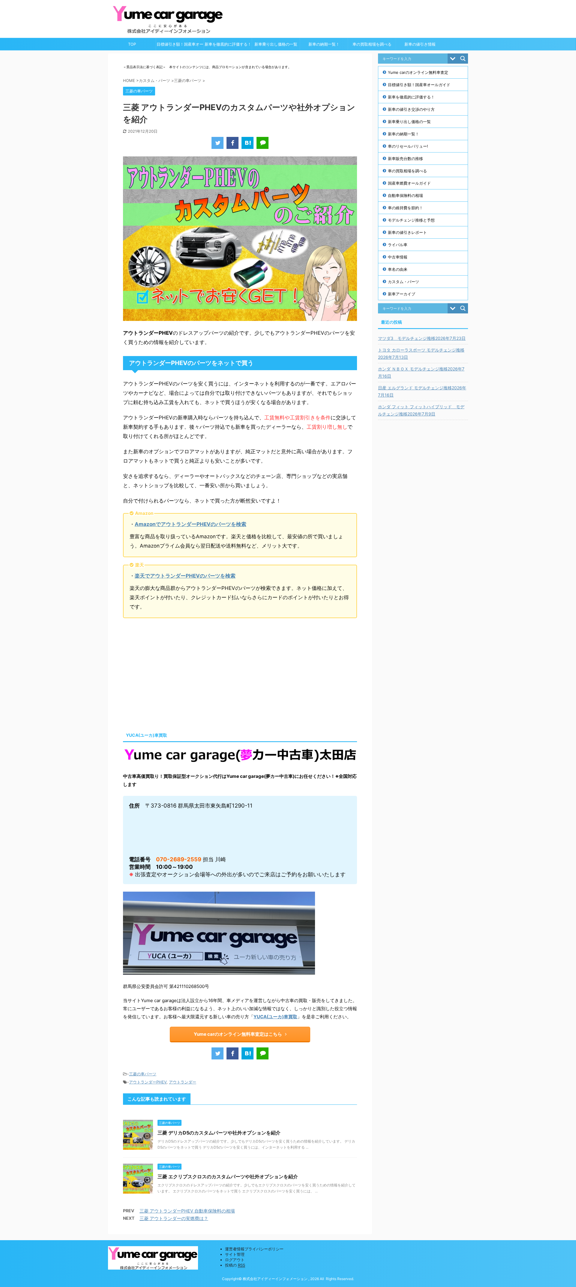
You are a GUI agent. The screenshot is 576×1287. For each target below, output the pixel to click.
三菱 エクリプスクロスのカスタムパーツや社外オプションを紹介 (228, 1177)
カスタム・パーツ (403, 281)
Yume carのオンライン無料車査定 (418, 72)
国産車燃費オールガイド (409, 183)
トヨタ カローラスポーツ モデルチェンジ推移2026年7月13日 (421, 353)
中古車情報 (397, 257)
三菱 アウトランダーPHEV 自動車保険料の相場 (187, 1211)
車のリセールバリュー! (408, 146)
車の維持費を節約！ (405, 207)
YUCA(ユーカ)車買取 (275, 1017)
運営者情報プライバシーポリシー (254, 1248)
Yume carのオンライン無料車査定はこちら (238, 1034)
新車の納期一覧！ (324, 44)
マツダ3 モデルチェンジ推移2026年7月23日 (422, 338)
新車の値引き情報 (420, 44)
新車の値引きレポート (407, 232)
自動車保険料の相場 (405, 195)
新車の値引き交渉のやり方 (411, 109)
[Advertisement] (173, 674)
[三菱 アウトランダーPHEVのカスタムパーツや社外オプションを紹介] (248, 143)
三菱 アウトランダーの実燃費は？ (174, 1218)
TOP (132, 44)
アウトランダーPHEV (147, 1082)
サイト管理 (234, 1254)
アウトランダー (182, 1082)
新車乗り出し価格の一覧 (275, 44)
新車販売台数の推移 (405, 158)
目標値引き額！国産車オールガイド (180, 46)
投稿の (235, 1265)
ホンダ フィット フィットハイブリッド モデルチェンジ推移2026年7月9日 (421, 410)
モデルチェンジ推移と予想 (411, 220)
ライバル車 (397, 244)
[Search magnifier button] (463, 58)
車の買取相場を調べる (372, 44)
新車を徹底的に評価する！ (228, 44)
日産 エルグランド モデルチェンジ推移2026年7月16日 (422, 391)
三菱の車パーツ (142, 1073)
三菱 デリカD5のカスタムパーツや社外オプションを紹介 (219, 1133)
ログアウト (234, 1259)
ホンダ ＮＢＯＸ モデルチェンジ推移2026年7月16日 (421, 372)
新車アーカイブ (401, 294)
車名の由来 (397, 269)
